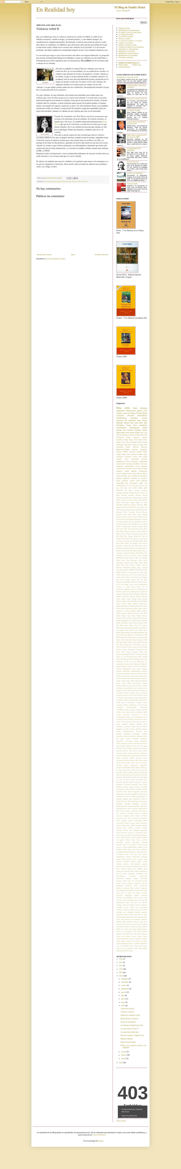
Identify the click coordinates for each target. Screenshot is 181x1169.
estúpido (131, 758)
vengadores (138, 938)
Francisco (127, 555)
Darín (145, 529)
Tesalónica (130, 647)
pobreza (129, 869)
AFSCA (135, 488)
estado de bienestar (121, 755)
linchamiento (143, 471)
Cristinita (134, 526)
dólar (128, 461)
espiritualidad (129, 466)
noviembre (125, 982)
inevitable (119, 791)
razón (118, 893)
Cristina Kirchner (122, 435)
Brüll (131, 507)
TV (135, 645)
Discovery (144, 435)
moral (118, 832)
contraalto (144, 710)
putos (59, 181)
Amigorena (119, 498)
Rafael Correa (130, 632)
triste (130, 929)
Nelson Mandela (136, 616)
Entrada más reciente (44, 254)
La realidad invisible (126, 36)
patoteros (54, 181)
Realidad (132, 452)
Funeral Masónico (128, 558)
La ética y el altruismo (135, 173)
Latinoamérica (143, 584)
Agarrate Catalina (128, 493)
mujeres (123, 837)
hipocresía (119, 782)
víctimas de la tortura (140, 946)
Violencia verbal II (127, 1012)
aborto (124, 454)
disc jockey (120, 738)
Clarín (132, 519)
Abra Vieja (143, 432)
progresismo (119, 885)
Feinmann (127, 553)
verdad (137, 432)
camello (132, 693)
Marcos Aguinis (132, 599)
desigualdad (127, 734)
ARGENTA (119, 490)
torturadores (133, 483)
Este (117, 548)
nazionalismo (136, 842)
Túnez (141, 652)
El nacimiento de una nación (139, 538)
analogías (144, 669)
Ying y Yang (120, 659)
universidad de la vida (129, 934)
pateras (124, 859)
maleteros (144, 811)
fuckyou (126, 765)
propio (136, 885)
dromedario (143, 741)
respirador (119, 898)
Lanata (136, 584)
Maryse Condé (139, 601)
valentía (73, 181)
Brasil (122, 507)
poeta (122, 871)
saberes (132, 481)
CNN (117, 510)
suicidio (118, 917)
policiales (127, 871)
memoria (127, 823)
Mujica (141, 608)
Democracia (131, 410)
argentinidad (126, 673)
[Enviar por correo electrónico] (67, 178)
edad (117, 746)
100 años (142, 485)
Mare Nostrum (142, 599)
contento (126, 710)
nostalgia (139, 847)
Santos (135, 640)
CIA (146, 507)
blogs (133, 685)
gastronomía (126, 770)
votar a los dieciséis (122, 946)
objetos (130, 849)
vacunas (134, 936)
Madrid (132, 594)
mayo (123, 1002)
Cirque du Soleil (125, 519)
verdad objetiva (120, 941)
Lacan (131, 584)
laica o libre (127, 801)
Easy (125, 536)
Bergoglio (140, 505)
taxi (132, 919)
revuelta (140, 898)
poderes (118, 871)
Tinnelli (145, 647)
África (140, 948)
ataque (145, 676)
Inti (138, 572)
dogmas (136, 741)
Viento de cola (120, 657)
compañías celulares (122, 705)
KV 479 (140, 579)
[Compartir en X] (72, 178)
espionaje (130, 753)
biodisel (145, 683)
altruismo (119, 669)
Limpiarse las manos (126, 43)
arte (129, 413)
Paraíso (118, 623)
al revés (131, 664)
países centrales (138, 859)
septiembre (125, 988)
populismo (126, 478)
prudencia (119, 888)
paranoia (128, 857)
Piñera (118, 628)
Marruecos (119, 601)
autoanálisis (124, 678)
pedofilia (126, 861)
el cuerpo (144, 746)
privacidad (139, 881)
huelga (127, 471)
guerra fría (119, 777)
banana (137, 681)
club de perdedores (128, 702)
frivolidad (119, 765)
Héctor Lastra (142, 442)
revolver (135, 898)
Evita (142, 548)
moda (124, 828)
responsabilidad (127, 898)
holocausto (138, 782)
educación (130, 415)
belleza (129, 683)
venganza (144, 938)
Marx (132, 601)
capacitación (143, 693)
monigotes (136, 830)
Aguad (136, 493)
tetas (135, 924)
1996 (121, 488)
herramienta (139, 779)
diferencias (140, 736)
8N (126, 420)
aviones (118, 681)
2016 (121, 965)
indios (127, 789)
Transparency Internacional (136, 649)
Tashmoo (119, 647)
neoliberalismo (121, 418)
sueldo (145, 914)
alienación (137, 664)
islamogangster (140, 796)
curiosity (139, 724)
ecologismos (124, 743)
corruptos (128, 717)
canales (137, 693)
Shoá (117, 642)
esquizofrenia (143, 753)
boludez (140, 454)
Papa (145, 423)
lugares (141, 808)
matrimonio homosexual (139, 818)
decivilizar (127, 726)
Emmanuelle (119, 543)
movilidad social (130, 835)
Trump (123, 652)
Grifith (145, 560)
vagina (139, 936)
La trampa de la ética (126, 34)
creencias (130, 719)
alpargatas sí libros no (127, 666)
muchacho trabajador (141, 835)
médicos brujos (130, 840)
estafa (129, 755)
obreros (145, 473)
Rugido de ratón (133, 635)
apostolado (119, 673)
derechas (144, 459)
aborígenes (138, 659)
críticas (134, 722)
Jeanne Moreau (142, 575)
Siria (118, 407)
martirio (132, 816)
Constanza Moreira (121, 524)
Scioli (145, 640)
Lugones (118, 594)
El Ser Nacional (125, 538)
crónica (138, 722)
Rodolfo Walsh (142, 452)
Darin (141, 529)
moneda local (127, 830)
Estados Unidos (142, 546)
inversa (145, 794)
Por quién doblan (125, 628)
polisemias (143, 476)
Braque (118, 507)
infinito (130, 791)
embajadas (119, 466)
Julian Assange (125, 579)
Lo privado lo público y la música (130, 40)
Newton (145, 616)
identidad (119, 787)
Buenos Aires (137, 507)
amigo (134, 669)
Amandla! (131, 495)
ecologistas (134, 461)
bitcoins (129, 685)
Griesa (140, 560)
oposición (126, 852)
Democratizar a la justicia (129, 1018)
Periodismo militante (126, 57)
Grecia (128, 442)
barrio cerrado (121, 683)
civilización (126, 700)
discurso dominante (132, 738)
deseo (145, 731)
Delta (117, 531)
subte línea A (138, 914)
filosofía (128, 469)
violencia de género (141, 941)
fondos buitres (130, 763)
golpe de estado (120, 775)
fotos (137, 763)
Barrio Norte (120, 502)
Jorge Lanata (132, 445)
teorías (127, 924)
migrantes (138, 825)
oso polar (137, 852)
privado (145, 881)
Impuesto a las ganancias (129, 572)
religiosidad (128, 895)
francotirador (143, 763)
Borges (133, 413)
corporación (126, 714)
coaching (138, 702)
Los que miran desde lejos (130, 1032)
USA (145, 652)
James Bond (125, 575)
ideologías (125, 787)
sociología (119, 912)
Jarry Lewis (133, 575)
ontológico (144, 849)
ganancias (119, 471)
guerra (139, 410)
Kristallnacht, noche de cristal (127, 77)
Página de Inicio (124, 28)
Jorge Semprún (142, 577)
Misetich (118, 606)
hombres (144, 782)
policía (132, 871)
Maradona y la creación (127, 51)
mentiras (125, 473)
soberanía (119, 910)
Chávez (118, 519)
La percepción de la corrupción (134, 149)
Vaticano (131, 654)
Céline (118, 529)
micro (128, 825)
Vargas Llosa (131, 425)
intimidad (128, 794)
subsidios (131, 914)
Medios (124, 604)
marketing (126, 816)
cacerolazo (127, 457)
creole (135, 719)
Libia (145, 410)
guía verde (140, 777)
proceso (118, 883)
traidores (138, 926)
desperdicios (119, 736)
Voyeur (135, 657)
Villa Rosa (129, 657)
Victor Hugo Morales (141, 654)
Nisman (118, 452)
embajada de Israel (121, 748)
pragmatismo (143, 876)
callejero (126, 693)
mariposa (137, 813)
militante (144, 825)
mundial (138, 837)
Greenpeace (134, 560)
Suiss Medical (137, 642)
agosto (123, 992)
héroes (145, 784)
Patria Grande (128, 623)
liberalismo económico (140, 804)
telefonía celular (121, 922)
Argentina (120, 410)
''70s (128, 485)
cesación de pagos (128, 698)
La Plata (140, 445)
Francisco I (134, 555)
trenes (122, 929)
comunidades (135, 459)
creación (125, 719)
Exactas (124, 551)
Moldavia (137, 606)
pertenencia (119, 866)
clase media (143, 457)
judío (130, 799)
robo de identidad (128, 900)
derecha (119, 430)
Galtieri (118, 560)
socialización (132, 910)
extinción (126, 760)
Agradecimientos (124, 67)
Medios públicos (133, 604)
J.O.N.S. (118, 575)
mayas (118, 820)
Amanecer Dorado (141, 495)
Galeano (144, 558)
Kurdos (134, 582)
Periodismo (120, 425)
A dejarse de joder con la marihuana (131, 47)
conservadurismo (131, 707)
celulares (140, 695)
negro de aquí (127, 845)
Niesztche (119, 618)
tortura (132, 432)
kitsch (143, 799)
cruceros (123, 722)
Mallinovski (143, 594)
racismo (144, 418)
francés (140, 469)
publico (132, 888)
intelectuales (143, 791)
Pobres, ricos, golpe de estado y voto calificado (133, 1046)
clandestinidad (134, 700)
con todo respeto (142, 705)
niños (118, 432)
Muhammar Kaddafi (132, 608)
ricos (127, 432)
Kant (145, 579)
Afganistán (132, 420)
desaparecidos (120, 461)
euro (124, 430)
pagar (135, 854)
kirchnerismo (137, 799)
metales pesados (121, 825)
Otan (135, 408)
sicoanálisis (119, 907)
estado (137, 466)
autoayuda (131, 678)
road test (119, 900)
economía (136, 743)
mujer (134, 473)
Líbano (124, 594)
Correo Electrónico (99, 1135)
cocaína (145, 702)
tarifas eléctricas (126, 919)
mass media (127, 818)
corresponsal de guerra (139, 714)
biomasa (118, 685)
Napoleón (124, 613)
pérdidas (122, 890)
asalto (123, 676)
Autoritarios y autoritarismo (128, 49)
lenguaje (134, 471)
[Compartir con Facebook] (74, 178)
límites (145, 808)
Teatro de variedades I (128, 1022)
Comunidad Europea (122, 522)
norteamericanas (131, 847)
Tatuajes (124, 647)
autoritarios (137, 678)
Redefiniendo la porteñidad (128, 55)
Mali (141, 423)
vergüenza (129, 941)
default (133, 726)
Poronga (133, 628)
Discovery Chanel (136, 531)
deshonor (119, 734)
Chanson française (127, 517)
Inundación (119, 445)
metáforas (137, 430)
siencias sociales (129, 907)
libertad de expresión (127, 806)
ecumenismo (143, 461)
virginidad (123, 943)
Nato (141, 613)
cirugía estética (143, 698)
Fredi (135, 440)
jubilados (125, 799)
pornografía (131, 873)
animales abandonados (123, 671)
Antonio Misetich (133, 162)
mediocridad (138, 820)
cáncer (145, 724)
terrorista (131, 924)
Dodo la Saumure (127, 534)
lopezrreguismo (120, 808)
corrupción (120, 415)
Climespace (138, 519)
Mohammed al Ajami (128, 606)
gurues (134, 777)
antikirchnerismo (135, 671)
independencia (142, 415)
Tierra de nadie (132, 184)
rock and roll (143, 900)
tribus (126, 929)
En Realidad (134, 543)
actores (134, 661)
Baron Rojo (138, 500)
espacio (125, 753)
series (124, 905)
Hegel (145, 563)
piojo (132, 866)
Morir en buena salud (128, 1042)
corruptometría (120, 717)
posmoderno (139, 873)
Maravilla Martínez (135, 596)
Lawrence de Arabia (123, 587)
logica (145, 806)
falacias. (132, 760)
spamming (119, 914)
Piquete (145, 625)
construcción (143, 707)
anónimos (144, 671)
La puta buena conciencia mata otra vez (136, 122)
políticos (119, 478)
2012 (121, 1062)
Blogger (100, 1141)
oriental (132, 852)
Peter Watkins (129, 625)
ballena (133, 681)
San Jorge (142, 637)
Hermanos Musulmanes (123, 567)
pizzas (141, 866)
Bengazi (134, 505)
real (134, 893)
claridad (141, 700)
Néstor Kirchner (142, 618)
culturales (124, 724)
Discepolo (127, 531)
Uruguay (119, 413)
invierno (127, 796)
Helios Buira (120, 565)
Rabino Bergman (121, 632)
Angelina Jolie (127, 498)
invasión (140, 794)
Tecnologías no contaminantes (129, 30)
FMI (140, 551)
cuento (118, 724)
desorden (144, 734)
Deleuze (137, 435)
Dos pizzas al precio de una (137, 99)
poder (145, 869)
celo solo (134, 695)
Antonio (140, 498)
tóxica (139, 931)
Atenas (132, 500)
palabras (144, 854)
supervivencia (130, 917)
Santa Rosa (129, 640)
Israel (136, 423)
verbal (79, 181)
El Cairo (142, 536)
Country (118, 526)
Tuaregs (128, 652)
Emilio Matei (123, 65)
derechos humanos (141, 729)
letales (145, 801)
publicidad (126, 888)
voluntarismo (143, 943)
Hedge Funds (139, 563)
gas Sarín (119, 770)
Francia (144, 420)
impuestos (137, 787)
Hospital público (125, 570)
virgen (118, 943)
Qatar (145, 630)
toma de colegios (142, 924)
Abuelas (137, 490)
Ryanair (141, 635)
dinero (145, 736)
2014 (121, 972)
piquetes (136, 866)
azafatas (123, 681)
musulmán (144, 837)
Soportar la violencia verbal (130, 1015)
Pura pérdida (139, 630)
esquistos (136, 753)
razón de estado (126, 893)
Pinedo (136, 625)
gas (146, 767)
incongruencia (120, 789)
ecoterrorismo (143, 743)
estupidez (144, 755)
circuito (136, 698)
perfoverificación (135, 864)
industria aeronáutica (136, 789)
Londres (124, 591)
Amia (139, 420)
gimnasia (130, 772)
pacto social (129, 854)
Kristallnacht (128, 582)
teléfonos (136, 922)
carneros (125, 695)
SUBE (118, 637)
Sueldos (130, 642)
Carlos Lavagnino (129, 512)
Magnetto (137, 594)
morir (130, 473)
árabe (123, 951)
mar (117, 813)
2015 (121, 969)
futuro (145, 469)
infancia (125, 791)
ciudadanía (119, 700)
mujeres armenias (131, 837)
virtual (129, 943)
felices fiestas (139, 760)
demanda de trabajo (122, 729)
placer (145, 866)
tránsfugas (140, 929)
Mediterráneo (143, 604)
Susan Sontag (66, 181)
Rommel (118, 635)
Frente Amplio (142, 555)
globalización (143, 772)
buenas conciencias (127, 690)
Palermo (139, 620)
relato (118, 481)
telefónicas (130, 922)
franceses (135, 469)
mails (139, 811)
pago (139, 854)
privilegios (134, 418)
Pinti (140, 625)
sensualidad (120, 483)
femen (145, 760)
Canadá (141, 510)
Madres (128, 447)
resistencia (144, 895)
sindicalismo (143, 907)
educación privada (122, 464)
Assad (128, 500)
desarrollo (139, 731)
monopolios (143, 830)
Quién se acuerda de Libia (128, 45)
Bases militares (130, 502)
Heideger (134, 442)
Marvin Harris (127, 601)
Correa (141, 524)
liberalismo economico (123, 804)
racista (137, 890)
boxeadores (140, 688)
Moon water (143, 606)
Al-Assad (124, 495)
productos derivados (141, 883)
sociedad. (144, 910)
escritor (145, 751)
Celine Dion (132, 514)
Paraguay (144, 620)
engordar (119, 751)
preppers (135, 878)
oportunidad (119, 852)
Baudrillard (119, 505)
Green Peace (126, 560)
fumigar (118, 767)
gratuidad (128, 775)
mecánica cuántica (127, 820)
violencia (85, 181)
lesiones (141, 801)
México (139, 611)
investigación (120, 796)
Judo (117, 579)
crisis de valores (142, 719)
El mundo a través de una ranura (130, 32)
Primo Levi (139, 628)
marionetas (130, 813)
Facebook (119, 440)
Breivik (127, 507)
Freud (140, 440)
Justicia (134, 579)
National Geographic (139, 449)
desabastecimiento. (128, 731)
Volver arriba (121, 1121)
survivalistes (138, 917)
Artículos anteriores (101, 254)
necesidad (144, 842)
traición (122, 926)
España (128, 437)
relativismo (119, 895)
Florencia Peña (134, 553)
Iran (125, 445)
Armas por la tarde (127, 1008)
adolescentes (140, 661)
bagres (128, 681)
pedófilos (133, 861)
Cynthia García (142, 526)
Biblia (145, 505)
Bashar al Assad (141, 502)
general (138, 770)
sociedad (138, 910)
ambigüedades (127, 669)
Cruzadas (131, 435)
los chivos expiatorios (132, 808)
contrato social (120, 712)
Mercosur (144, 447)
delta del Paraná (141, 726)
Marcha (124, 599)
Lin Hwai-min (139, 589)
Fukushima (119, 558)
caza (130, 695)
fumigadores (143, 765)
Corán (145, 524)
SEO (146, 635)
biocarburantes (137, 683)
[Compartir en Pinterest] (77, 178)
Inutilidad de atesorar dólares (129, 53)
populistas (142, 871)
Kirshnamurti (120, 582)
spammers (144, 912)
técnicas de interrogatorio (124, 931)
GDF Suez (138, 558)
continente (138, 710)
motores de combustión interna (137, 832)
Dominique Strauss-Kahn (140, 534)
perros (130, 476)
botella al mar (132, 688)
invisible (133, 796)
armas (125, 413)
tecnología (137, 919)
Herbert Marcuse (142, 565)
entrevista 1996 (127, 751)
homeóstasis (127, 784)
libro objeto (140, 806)
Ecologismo (120, 437)
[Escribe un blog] (70, 178)
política (137, 871)
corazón (118, 714)
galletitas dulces (140, 767)
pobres (123, 432)
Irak (131, 423)
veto (133, 941)
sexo (126, 483)
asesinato (134, 454)
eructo (140, 751)
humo (140, 784)
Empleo (127, 543)
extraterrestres (120, 469)
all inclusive (143, 664)
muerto (118, 837)
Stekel (125, 642)
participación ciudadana (139, 857)
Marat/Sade (126, 596)
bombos (125, 688)
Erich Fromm (143, 543)
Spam (121, 642)
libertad (118, 806)
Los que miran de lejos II (129, 1028)
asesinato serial (138, 676)
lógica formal (120, 811)
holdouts (131, 782)
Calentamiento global (132, 510)
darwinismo (119, 726)
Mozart (123, 608)
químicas (131, 890)
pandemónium (120, 857)
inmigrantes (136, 791)
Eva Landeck (137, 548)
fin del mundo (120, 763)
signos (137, 907)
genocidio (144, 770)
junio (123, 999)
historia (125, 782)
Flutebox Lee (143, 553)
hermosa (133, 779)
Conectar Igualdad (134, 522)
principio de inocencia (139, 478)
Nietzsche (125, 618)
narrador (127, 842)
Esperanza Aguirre (140, 437)
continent (132, 710)
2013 (129, 488)
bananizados (143, 681)
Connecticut (143, 522)
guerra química (127, 777)
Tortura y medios (125, 38)
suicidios (123, 917)
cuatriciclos (144, 722)
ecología (130, 743)
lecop (132, 801)
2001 (125, 488)
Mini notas (137, 65)
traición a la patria (130, 926)
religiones (125, 481)
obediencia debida (121, 849)
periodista (124, 476)
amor (128, 454)
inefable (145, 789)
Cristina (139, 413)
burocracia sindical (139, 690)
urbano (139, 934)
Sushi (130, 645)
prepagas (128, 878)
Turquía (118, 454)
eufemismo (138, 758)
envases (135, 751)
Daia (122, 529)
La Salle (139, 582)
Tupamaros (135, 652)
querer (127, 890)
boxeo (145, 688)
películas (118, 864)
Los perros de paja (133, 110)
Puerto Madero (129, 630)
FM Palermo (134, 551)
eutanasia (144, 466)
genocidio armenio (121, 772)
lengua (136, 801)
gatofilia (133, 770)
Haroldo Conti (129, 563)
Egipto (144, 413)
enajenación (136, 748)
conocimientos (121, 427)
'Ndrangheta (135, 485)
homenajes (119, 784)
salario (128, 902)
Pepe (145, 623)
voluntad (136, 943)
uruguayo (144, 934)
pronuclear (129, 885)
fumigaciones (134, 765)
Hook (118, 570)
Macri (128, 594)
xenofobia (130, 948)
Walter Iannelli (142, 657)
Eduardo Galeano (133, 536)
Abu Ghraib (128, 490)
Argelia (123, 500)
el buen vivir (136, 746)
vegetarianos (125, 938)
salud (137, 481)
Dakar (125, 529)
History (134, 567)
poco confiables (138, 869)
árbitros (128, 951)
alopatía (118, 666)
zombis (136, 948)
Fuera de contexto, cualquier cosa (132, 1035)
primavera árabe (121, 881)
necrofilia (119, 845)
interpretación (120, 794)
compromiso (132, 705)
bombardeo (119, 688)
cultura (144, 427)
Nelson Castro (126, 616)
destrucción (127, 736)
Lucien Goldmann (142, 591)
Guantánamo (120, 563)
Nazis (145, 613)
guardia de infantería (141, 775)
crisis (127, 407)
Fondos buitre (128, 440)
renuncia (136, 895)
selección (144, 902)
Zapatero (126, 659)
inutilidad (134, 794)
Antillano (135, 498)
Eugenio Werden (124, 548)
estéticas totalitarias (122, 758)
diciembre (125, 978)
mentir (138, 823)
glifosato (136, 772)
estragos (133, 755)
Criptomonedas (126, 526)
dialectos (133, 736)
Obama (118, 620)
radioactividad (143, 890)
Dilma (122, 531)
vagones (144, 936)
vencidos (131, 938)
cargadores (119, 695)
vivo (132, 943)
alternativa (138, 666)
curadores (132, 724)
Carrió (125, 514)
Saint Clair (127, 637)
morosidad (124, 832)
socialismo (125, 910)
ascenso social (130, 676)
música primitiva (142, 840)
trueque (134, 929)
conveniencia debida (141, 712)
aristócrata (140, 673)
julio (123, 995)
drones (118, 743)
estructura (138, 755)
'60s (130, 485)
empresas (130, 748)
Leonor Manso (136, 587)
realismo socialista (141, 893)
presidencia (144, 878)
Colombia (144, 519)
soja (124, 912)
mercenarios (143, 823)
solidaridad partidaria (133, 912)
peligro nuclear (142, 861)
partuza (118, 859)
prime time (130, 881)
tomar (118, 926)
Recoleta (137, 632)
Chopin (145, 517)
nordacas (139, 473)
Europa (131, 548)
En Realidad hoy (55, 9)
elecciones (143, 464)
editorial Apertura (125, 746)
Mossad (118, 608)
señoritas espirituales (141, 905)
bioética (124, 685)
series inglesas (130, 905)
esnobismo (119, 753)
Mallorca (118, 596)
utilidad (128, 936)
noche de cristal (121, 847)
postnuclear (132, 876)
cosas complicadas (136, 717)
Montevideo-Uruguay (123, 449)
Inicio (73, 254)
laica (122, 801)
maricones (47, 181)
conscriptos (119, 707)
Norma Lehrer (133, 618)
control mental (130, 712)
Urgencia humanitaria (122, 654)
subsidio (125, 914)
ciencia (135, 457)
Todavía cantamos (121, 649)
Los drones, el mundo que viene (132, 1025)
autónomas (144, 678)
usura (123, 936)
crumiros (128, 722)
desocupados (136, 734)
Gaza (123, 442)
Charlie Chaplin (137, 517)
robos (136, 900)
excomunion (119, 760)
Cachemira (123, 510)
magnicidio (134, 811)
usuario (118, 936)
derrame (118, 731)
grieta (133, 775)
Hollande (119, 423)
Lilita (132, 589)
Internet (126, 423)
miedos (133, 825)
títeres (135, 931)
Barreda (145, 500)
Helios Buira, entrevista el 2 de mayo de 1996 (137, 136)
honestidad (135, 784)
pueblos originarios (141, 888)
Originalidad (124, 620)
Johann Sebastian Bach (123, 577)
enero (123, 1058)
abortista (131, 659)
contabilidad (119, 710)
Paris (122, 623)
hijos (145, 779)
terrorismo (120, 420)
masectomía (119, 818)
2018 (121, 959)
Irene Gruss (143, 572)
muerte (144, 430)
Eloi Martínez (134, 541)
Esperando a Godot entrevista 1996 (127, 546)
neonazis (144, 845)
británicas (119, 690)
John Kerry (134, 577)
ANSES (140, 488)
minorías (118, 828)
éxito (131, 951)
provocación (143, 885)
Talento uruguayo (142, 645)
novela (145, 847)
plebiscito (136, 476)
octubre (124, 985)
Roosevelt (125, 635)
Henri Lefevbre (130, 565)
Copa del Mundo (133, 524)
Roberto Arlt (143, 632)
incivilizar (144, 787)
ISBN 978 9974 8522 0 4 (137, 570)
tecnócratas (144, 919)
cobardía (119, 459)
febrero (124, 1055)
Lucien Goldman (131, 591)
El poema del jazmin (122, 541)
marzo (123, 1051)
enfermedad (143, 748)
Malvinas (136, 447)
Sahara (122, 637)
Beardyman (127, 505)
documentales (129, 741)
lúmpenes (127, 811)
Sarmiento (140, 640)
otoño (141, 852)
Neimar (118, 616)
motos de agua (120, 835)
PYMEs (125, 452)
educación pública (134, 464)
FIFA (128, 551)
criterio (118, 722)
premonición (120, 878)
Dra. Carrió (119, 536)
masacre (119, 473)
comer (126, 459)
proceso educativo (127, 883)
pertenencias (126, 866)
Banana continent (127, 1038)
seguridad (144, 481)
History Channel (142, 567)
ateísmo (118, 678)
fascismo (130, 430)
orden (118, 476)
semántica (119, 905)
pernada (145, 864)
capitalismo (143, 425)
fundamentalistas (126, 767)
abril (123, 1005)
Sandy (123, 640)
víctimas (131, 946)
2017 (121, 962)
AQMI (145, 488)
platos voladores (121, 869)
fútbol (133, 767)
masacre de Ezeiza (141, 816)
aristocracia (133, 673)
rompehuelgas (120, 902)
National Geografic (133, 613)
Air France (142, 493)
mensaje (133, 823)
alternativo (144, 666)
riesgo (145, 898)
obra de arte (136, 849)
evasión (145, 758)
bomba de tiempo (141, 685)
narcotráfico (119, 842)
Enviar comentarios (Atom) (55, 258)
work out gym (121, 948)
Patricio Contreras (138, 623)
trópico (145, 929)
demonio (132, 729)
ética (124, 486)
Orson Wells (132, 620)
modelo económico (134, 828)
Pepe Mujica (120, 625)
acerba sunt (127, 661)
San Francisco (135, 637)
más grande (120, 840)
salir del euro (136, 902)
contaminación (134, 427)
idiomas (131, 787)
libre (135, 806)
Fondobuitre (119, 555)
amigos (139, 669)
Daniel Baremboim (133, 529)
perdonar (126, 864)
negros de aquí (136, 845)
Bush (142, 507)
